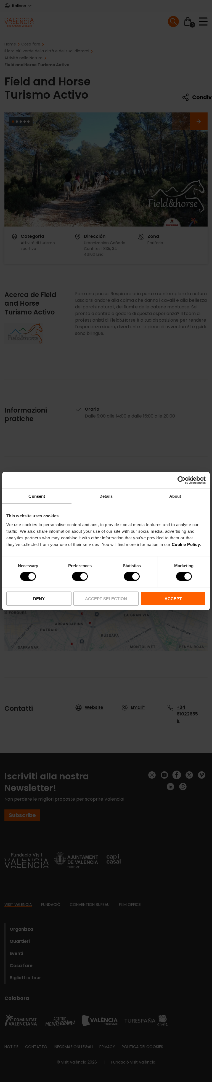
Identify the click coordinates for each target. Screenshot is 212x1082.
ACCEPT (173, 598)
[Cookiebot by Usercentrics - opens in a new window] (181, 480)
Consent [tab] (36, 496)
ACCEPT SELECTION (106, 598)
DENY (39, 598)
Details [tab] (106, 496)
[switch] (80, 576)
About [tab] (175, 496)
